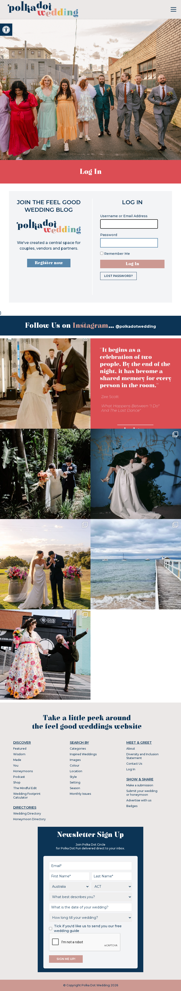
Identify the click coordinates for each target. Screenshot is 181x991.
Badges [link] (131, 806)
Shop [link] (16, 782)
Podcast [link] (19, 777)
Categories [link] (78, 748)
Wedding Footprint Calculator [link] (27, 795)
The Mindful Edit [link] (25, 788)
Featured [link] (19, 748)
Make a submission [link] (139, 785)
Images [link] (75, 760)
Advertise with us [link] (138, 800)
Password (108, 235)
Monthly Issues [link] (80, 793)
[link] (6, 30)
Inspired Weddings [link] (83, 754)
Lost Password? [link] (118, 276)
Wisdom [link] (19, 754)
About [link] (130, 748)
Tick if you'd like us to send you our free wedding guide (88, 928)
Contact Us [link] (134, 763)
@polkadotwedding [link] (135, 326)
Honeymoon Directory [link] (29, 819)
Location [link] (76, 771)
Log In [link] (130, 769)
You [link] (15, 765)
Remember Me (116, 254)
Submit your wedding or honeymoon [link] (141, 792)
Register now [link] (49, 262)
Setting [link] (75, 782)
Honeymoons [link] (23, 771)
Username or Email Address (124, 216)
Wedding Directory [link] (27, 813)
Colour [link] (74, 765)
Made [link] (17, 760)
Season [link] (75, 788)
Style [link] (73, 777)
